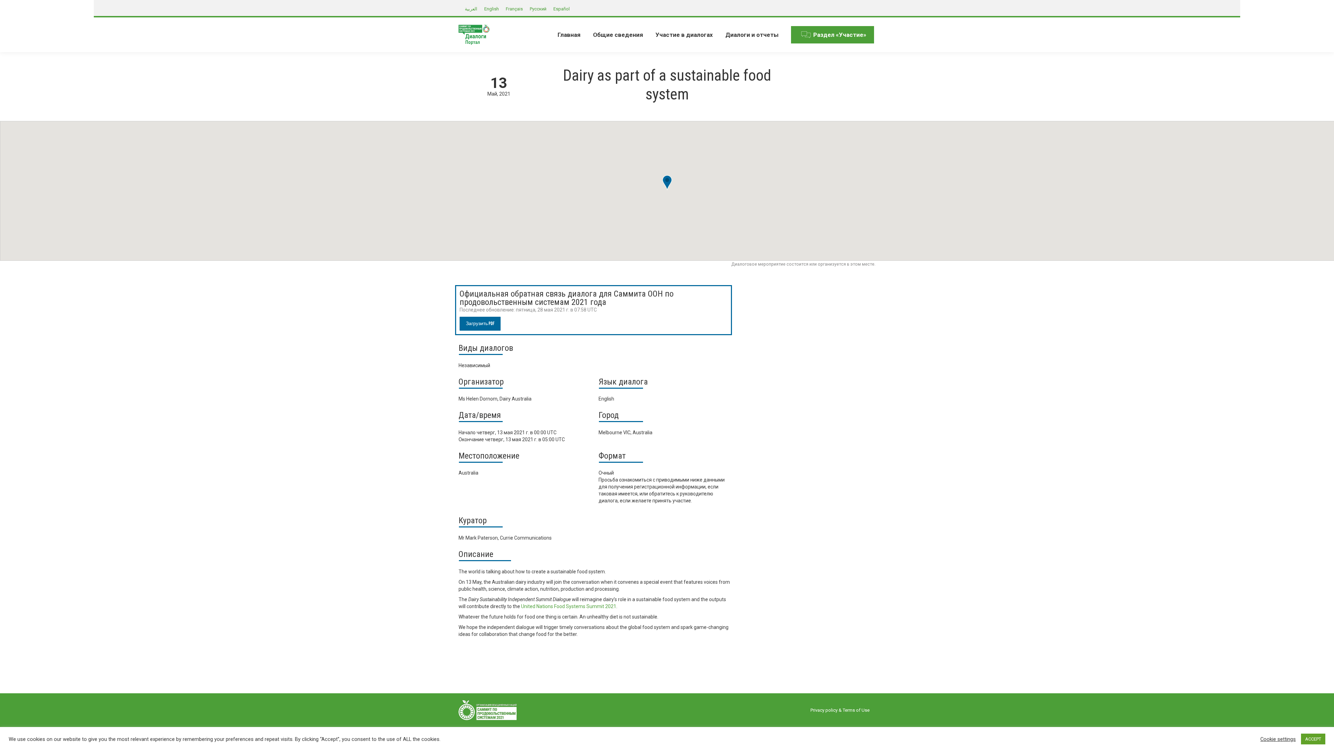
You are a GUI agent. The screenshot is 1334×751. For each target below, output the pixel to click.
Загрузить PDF (480, 323)
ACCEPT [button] (1313, 739)
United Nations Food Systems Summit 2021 (568, 606)
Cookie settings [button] (1278, 739)
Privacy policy (824, 710)
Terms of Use (856, 710)
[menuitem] (569, 35)
